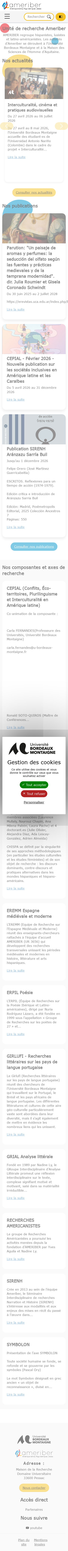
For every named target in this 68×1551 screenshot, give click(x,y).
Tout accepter (35, 785)
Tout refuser (35, 793)
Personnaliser (34, 802)
